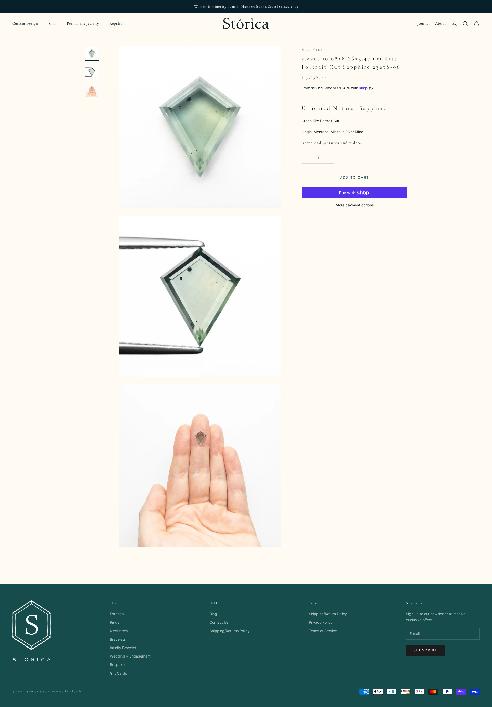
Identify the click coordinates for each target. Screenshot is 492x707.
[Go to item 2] (92, 72)
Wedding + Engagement (130, 656)
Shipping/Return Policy (328, 614)
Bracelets (118, 639)
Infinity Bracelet (123, 647)
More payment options (355, 205)
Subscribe (425, 650)
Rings (114, 622)
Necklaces (119, 631)
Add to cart (354, 177)
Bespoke (117, 664)
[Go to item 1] (92, 53)
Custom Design (25, 23)
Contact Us (219, 622)
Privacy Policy (320, 622)
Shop (52, 23)
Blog (213, 614)
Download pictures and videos (332, 143)
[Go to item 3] (92, 90)
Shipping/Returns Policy (230, 631)
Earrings (117, 614)
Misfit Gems (312, 49)
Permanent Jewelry (83, 23)
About (440, 23)
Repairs (115, 23)
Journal (423, 23)
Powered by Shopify (66, 691)
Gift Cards (118, 673)
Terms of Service (323, 631)
